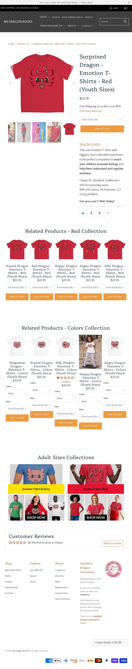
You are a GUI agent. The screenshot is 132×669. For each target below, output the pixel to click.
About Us (59, 576)
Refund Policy (61, 587)
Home (33, 582)
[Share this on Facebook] (91, 214)
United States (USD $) (108, 642)
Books (8, 576)
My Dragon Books (20, 651)
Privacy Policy (61, 593)
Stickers (8, 582)
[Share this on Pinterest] (99, 214)
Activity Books (11, 587)
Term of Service (62, 599)
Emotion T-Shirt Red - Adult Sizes (96, 492)
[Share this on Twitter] (83, 214)
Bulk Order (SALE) (13, 570)
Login (115, 8)
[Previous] (10, 83)
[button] (45, 17)
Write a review (112, 543)
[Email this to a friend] (108, 214)
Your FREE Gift (36, 570)
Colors (57, 391)
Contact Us (60, 570)
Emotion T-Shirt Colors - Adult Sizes (36, 492)
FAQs (57, 582)
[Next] (73, 83)
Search (33, 576)
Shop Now (87, 2)
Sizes (57, 406)
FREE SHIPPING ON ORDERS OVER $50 (20, 8)
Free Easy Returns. (91, 111)
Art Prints (9, 593)
